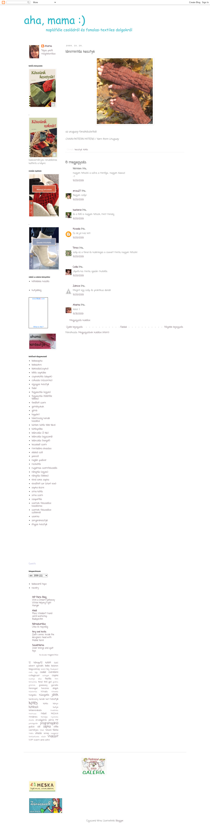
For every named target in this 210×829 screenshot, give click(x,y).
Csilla (75, 267)
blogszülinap (34, 669)
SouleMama (38, 645)
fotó (45, 682)
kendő (42, 699)
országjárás (41, 720)
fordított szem (39, 403)
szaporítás (37, 499)
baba (47, 666)
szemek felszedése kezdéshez (41, 505)
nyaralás (54, 717)
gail (50, 682)
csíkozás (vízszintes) (42, 380)
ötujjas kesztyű (39, 524)
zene (42, 739)
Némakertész (39, 624)
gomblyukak (38, 407)
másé (43, 713)
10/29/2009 (78, 180)
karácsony (33, 699)
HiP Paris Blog (39, 597)
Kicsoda (76, 229)
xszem (37, 739)
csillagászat (34, 675)
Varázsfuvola (34, 736)
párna (51, 720)
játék (55, 695)
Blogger (119, 821)
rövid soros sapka (40, 480)
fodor (34, 388)
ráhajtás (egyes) (40, 472)
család (43, 672)
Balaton (54, 665)
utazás (38, 733)
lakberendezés (35, 710)
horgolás (33, 695)
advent (32, 665)
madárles (54, 710)
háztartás (33, 691)
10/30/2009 (78, 314)
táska (55, 730)
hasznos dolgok (49, 688)
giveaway (43, 685)
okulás (31, 720)
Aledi (34, 610)
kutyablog (36, 290)
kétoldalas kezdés (40, 281)
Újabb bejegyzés (74, 327)
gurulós (54, 685)
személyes (34, 730)
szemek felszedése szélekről (41, 511)
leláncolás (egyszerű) (42, 437)
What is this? (38, 327)
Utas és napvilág (40, 627)
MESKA (54, 713)
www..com (38, 299)
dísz (40, 678)
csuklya (32, 678)
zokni (47, 739)
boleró (43, 669)
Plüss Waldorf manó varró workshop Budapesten (42, 616)
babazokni (37, 365)
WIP (31, 739)
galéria (55, 682)
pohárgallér (33, 723)
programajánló (49, 723)
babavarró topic (39, 584)
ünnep (46, 733)
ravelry (35, 588)
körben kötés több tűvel (43, 425)
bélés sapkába (39, 373)
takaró (48, 730)
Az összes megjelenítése (48, 655)
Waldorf (53, 736)
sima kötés (37, 491)
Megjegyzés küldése (80, 320)
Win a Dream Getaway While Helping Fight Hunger (43, 602)
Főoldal (123, 327)
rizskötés (36, 464)
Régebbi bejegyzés (173, 327)
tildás (31, 733)
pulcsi (31, 727)
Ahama (76, 305)
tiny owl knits (39, 632)
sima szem (37, 495)
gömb (34, 410)
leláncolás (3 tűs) (40, 433)
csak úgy (33, 672)
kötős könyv (50, 703)
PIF (56, 720)
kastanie (77, 210)
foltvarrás (33, 682)
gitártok (32, 685)
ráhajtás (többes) (40, 476)
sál (38, 727)
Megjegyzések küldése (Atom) (93, 332)
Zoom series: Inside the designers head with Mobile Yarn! (43, 637)
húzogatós (44, 695)
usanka (35, 516)
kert (48, 699)
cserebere (53, 672)
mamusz (32, 713)
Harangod (33, 688)
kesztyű (78, 149)
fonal (40, 682)
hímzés (44, 691)
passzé (35, 456)
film (56, 678)
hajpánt (36, 414)
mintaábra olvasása (41, 448)
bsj (47, 669)
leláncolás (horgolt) (41, 440)
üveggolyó (54, 733)
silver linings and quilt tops (42, 649)
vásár (43, 736)
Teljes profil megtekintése (48, 52)
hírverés (55, 691)
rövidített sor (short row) (44, 484)
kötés (85, 149)
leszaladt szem (39, 444)
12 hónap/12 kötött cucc (43, 662)
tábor (42, 730)
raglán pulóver (39, 460)
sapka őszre (38, 487)
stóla (56, 727)
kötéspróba (37, 429)
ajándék (39, 665)
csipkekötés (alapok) (42, 376)
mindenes (33, 716)
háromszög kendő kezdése (41, 420)
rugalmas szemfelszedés (44, 468)
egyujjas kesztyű (40, 384)
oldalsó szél (37, 452)
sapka (47, 727)
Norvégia (44, 717)
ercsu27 (77, 191)
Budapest (54, 669)
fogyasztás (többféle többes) (42, 398)
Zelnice (76, 286)
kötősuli (33, 707)
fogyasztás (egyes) (41, 392)
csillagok (45, 675)
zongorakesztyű (40, 520)
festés (48, 679)
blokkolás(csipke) (40, 369)
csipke (55, 675)
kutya (55, 707)
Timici (76, 248)
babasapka (37, 361)
